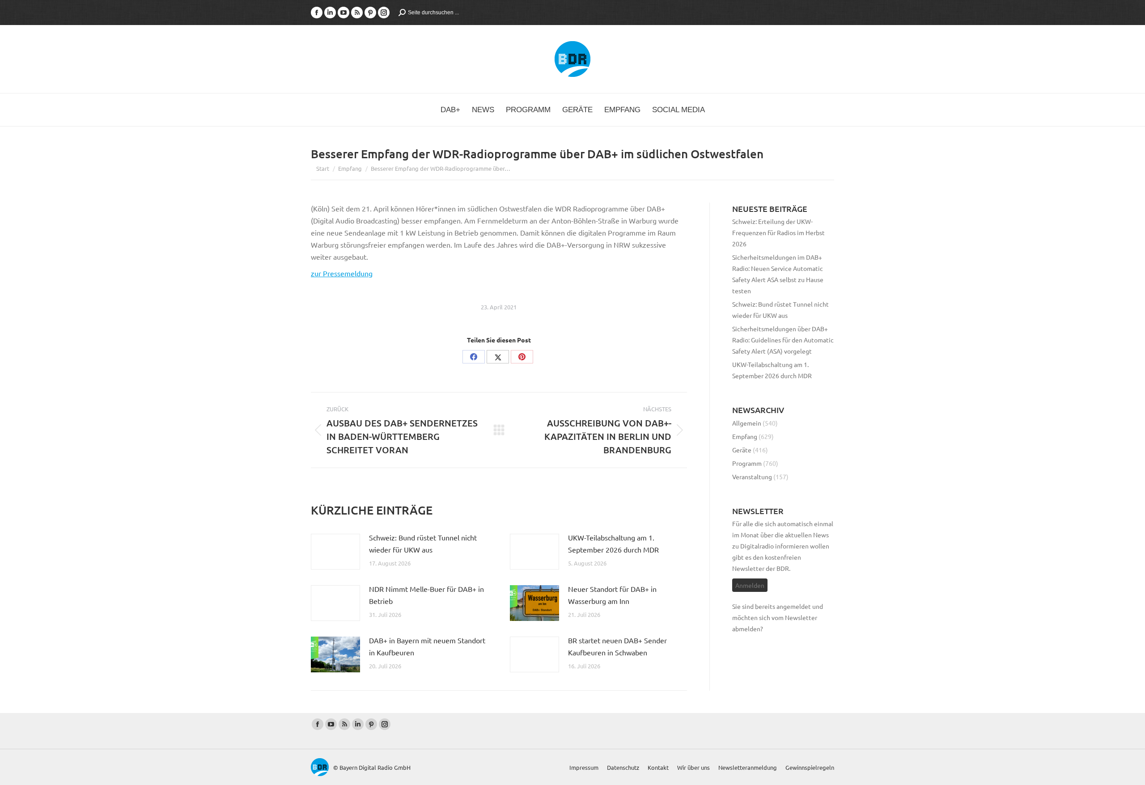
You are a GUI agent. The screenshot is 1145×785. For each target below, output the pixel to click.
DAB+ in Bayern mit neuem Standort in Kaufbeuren (427, 646)
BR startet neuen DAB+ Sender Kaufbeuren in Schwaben (617, 646)
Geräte (741, 450)
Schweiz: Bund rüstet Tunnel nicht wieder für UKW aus (423, 543)
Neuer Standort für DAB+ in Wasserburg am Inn (612, 594)
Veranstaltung (752, 477)
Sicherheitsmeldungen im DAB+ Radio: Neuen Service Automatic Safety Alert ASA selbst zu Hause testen (777, 274)
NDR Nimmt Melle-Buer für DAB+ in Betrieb (426, 594)
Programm (747, 463)
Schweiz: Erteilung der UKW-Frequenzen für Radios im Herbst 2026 (778, 232)
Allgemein (746, 423)
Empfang (744, 436)
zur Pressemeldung (342, 273)
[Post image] (335, 552)
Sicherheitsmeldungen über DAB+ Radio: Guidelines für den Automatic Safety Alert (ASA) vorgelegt (783, 340)
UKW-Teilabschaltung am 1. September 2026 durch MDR (613, 543)
